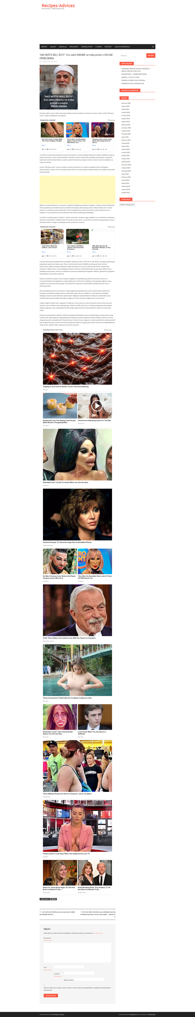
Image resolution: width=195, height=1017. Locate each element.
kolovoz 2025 (126, 140)
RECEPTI (44, 47)
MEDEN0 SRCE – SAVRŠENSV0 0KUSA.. (134, 74)
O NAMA (98, 47)
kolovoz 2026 (126, 103)
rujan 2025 (125, 137)
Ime (48, 968)
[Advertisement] (97, 29)
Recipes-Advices (58, 5)
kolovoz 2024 (126, 177)
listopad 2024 (126, 171)
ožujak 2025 (125, 155)
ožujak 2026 (125, 119)
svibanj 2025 (125, 149)
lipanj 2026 (125, 109)
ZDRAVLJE (63, 47)
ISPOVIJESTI (74, 47)
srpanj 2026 (125, 106)
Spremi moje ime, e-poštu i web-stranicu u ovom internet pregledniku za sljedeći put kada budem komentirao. (77, 989)
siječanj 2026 (125, 125)
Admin (55, 61)
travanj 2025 (125, 152)
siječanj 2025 (125, 162)
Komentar (48, 939)
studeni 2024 (125, 168)
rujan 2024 (125, 174)
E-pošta (58, 975)
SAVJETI (53, 47)
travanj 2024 (125, 189)
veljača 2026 (125, 122)
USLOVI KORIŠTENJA (122, 47)
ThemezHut (151, 1014)
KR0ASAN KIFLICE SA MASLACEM (132, 83)
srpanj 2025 (125, 143)
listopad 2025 (126, 134)
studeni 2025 (125, 131)
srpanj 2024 (125, 180)
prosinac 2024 (126, 165)
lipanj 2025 (125, 146)
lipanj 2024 (125, 183)
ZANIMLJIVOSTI (86, 47)
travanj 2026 (125, 115)
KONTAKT (108, 47)
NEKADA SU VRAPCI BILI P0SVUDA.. (133, 80)
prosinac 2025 (126, 128)
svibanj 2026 (125, 112)
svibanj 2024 (125, 186)
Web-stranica (68, 980)
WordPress (133, 1014)
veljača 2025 (125, 159)
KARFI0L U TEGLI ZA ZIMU (130, 77)
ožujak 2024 (125, 192)
